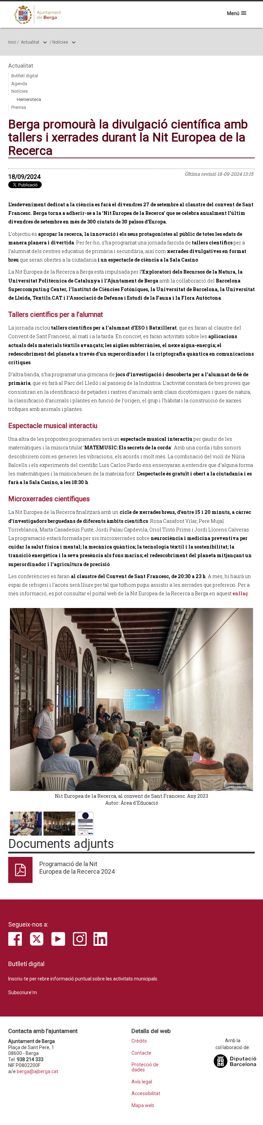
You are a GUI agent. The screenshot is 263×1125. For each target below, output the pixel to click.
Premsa (18, 107)
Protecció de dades (145, 1067)
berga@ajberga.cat (37, 1071)
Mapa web (143, 1105)
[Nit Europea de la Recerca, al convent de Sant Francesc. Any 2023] (131, 699)
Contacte (141, 1053)
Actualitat (30, 42)
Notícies (60, 42)
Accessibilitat (146, 1093)
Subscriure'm (22, 992)
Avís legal (142, 1081)
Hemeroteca (29, 99)
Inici (12, 42)
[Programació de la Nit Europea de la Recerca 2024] (85, 824)
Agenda (19, 83)
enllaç (240, 593)
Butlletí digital (24, 75)
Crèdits (139, 1041)
